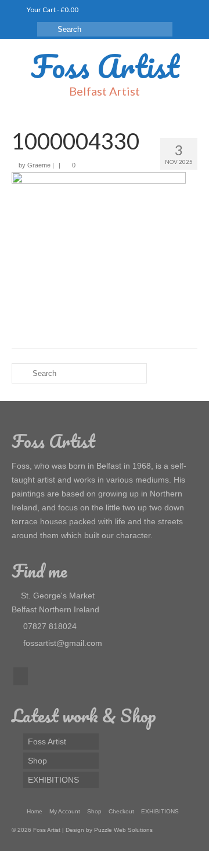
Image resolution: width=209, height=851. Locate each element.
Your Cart (52, 9)
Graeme (39, 165)
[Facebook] (20, 676)
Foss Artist (105, 66)
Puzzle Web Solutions (123, 830)
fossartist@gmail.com (61, 643)
